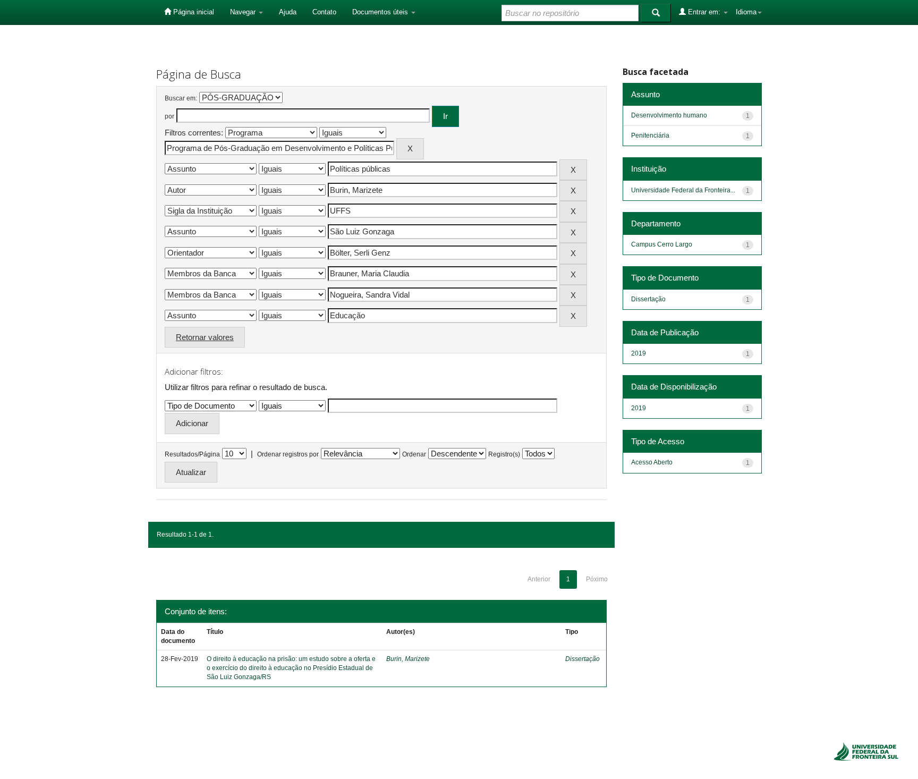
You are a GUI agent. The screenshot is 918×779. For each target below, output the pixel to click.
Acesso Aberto (652, 462)
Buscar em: (181, 98)
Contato (324, 12)
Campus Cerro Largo (661, 244)
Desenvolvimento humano (669, 115)
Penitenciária (650, 135)
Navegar (244, 12)
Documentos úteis (381, 12)
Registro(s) (504, 454)
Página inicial (192, 12)
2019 (638, 353)
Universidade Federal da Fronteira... (683, 190)
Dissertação (582, 659)
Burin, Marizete (408, 659)
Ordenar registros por (288, 454)
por (169, 116)
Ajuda (287, 12)
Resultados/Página (192, 454)
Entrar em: (704, 12)
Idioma (746, 12)
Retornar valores (205, 337)
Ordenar (414, 454)
